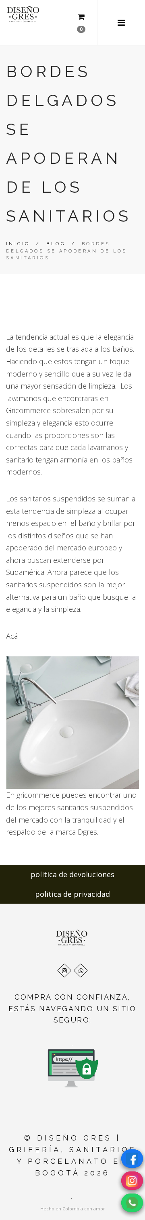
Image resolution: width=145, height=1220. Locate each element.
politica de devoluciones (72, 874)
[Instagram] (64, 970)
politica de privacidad (72, 894)
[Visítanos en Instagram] (132, 1180)
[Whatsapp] (81, 970)
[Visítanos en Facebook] (132, 1158)
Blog (55, 243)
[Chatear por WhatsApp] (132, 1203)
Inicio (18, 243)
